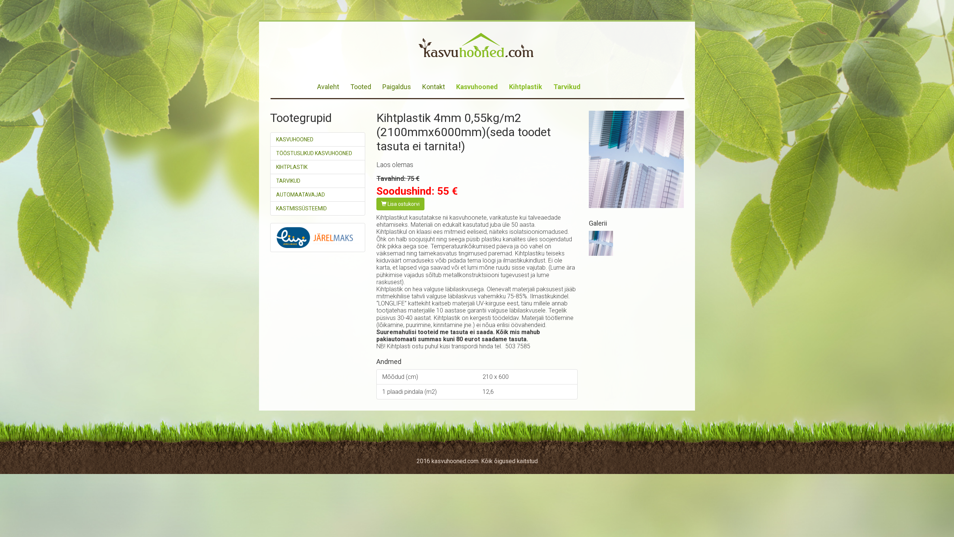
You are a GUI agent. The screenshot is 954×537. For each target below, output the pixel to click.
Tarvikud (567, 87)
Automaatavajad (300, 195)
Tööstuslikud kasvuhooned (314, 153)
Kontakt (433, 87)
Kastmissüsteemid (301, 208)
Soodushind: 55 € (417, 191)
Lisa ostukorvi (403, 204)
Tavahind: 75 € (398, 178)
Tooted (360, 87)
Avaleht (328, 87)
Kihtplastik (525, 87)
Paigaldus (396, 87)
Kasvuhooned (477, 87)
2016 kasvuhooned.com (447, 461)
